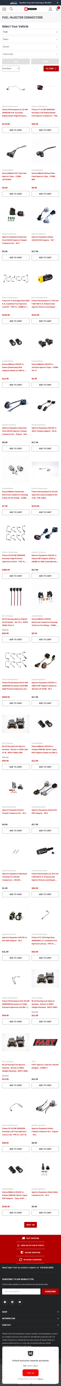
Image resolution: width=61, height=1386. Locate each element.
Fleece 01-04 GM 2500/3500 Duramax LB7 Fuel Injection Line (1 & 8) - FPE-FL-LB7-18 (14, 1131)
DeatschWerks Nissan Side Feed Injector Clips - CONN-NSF (44, 176)
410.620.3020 (46, 1267)
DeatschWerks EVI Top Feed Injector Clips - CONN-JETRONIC (14, 176)
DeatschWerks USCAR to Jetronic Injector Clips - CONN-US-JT (45, 367)
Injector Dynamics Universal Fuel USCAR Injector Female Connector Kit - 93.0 (14, 240)
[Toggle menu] (4, 9)
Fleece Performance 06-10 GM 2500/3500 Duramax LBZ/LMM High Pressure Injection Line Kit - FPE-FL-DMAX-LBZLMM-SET (15, 689)
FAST (34, 1062)
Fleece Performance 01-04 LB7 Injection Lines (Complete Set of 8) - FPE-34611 (45, 495)
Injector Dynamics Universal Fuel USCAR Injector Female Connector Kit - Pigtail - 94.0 (14, 431)
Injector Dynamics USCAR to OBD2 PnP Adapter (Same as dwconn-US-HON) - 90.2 (44, 686)
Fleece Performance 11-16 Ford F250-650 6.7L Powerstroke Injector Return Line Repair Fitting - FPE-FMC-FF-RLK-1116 (45, 880)
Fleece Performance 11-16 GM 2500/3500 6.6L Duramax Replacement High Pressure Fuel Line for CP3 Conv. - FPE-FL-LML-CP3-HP (15, 116)
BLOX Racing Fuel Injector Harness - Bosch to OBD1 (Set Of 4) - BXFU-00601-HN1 (15, 749)
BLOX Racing (7, 616)
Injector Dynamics (9, 234)
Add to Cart (16, 130)
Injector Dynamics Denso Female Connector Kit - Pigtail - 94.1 (45, 1131)
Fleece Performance (10, 106)
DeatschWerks (7, 170)
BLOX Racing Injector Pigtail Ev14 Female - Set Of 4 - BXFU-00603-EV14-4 (15, 622)
